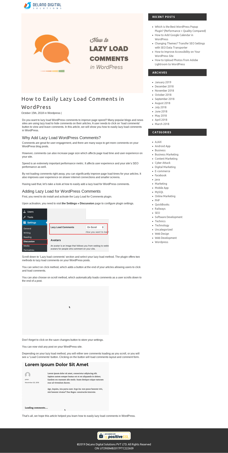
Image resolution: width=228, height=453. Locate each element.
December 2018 (164, 86)
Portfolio (159, 6)
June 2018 (161, 111)
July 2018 (160, 107)
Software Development (168, 216)
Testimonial (173, 6)
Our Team (189, 6)
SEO (157, 212)
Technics (160, 221)
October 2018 (163, 94)
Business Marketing (166, 154)
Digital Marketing (165, 166)
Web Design (162, 233)
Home (121, 6)
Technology (162, 225)
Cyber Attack (162, 162)
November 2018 (164, 90)
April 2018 (161, 119)
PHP (157, 200)
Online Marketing (165, 196)
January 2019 (163, 82)
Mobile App (162, 187)
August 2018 (162, 103)
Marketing (161, 183)
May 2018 (161, 115)
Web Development (166, 237)
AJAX (158, 141)
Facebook (160, 175)
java (157, 179)
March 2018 (162, 123)
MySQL (159, 191)
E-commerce (162, 171)
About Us (133, 6)
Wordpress (53, 113)
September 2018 (164, 98)
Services (146, 6)
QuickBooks (162, 204)
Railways (160, 208)
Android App (162, 146)
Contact (201, 6)
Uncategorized (164, 229)
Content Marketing (166, 158)
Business (160, 150)
